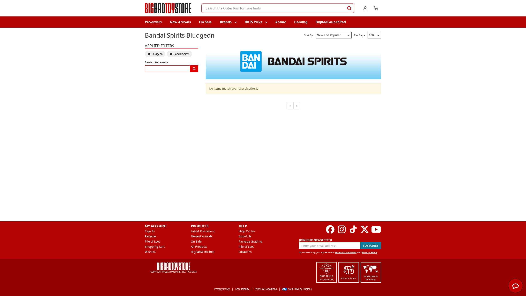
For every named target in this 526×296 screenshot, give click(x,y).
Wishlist (150, 252)
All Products (199, 247)
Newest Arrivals (201, 236)
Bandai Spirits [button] (179, 54)
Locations (245, 252)
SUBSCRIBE (370, 245)
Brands (226, 22)
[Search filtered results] (194, 68)
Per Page (359, 35)
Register (150, 236)
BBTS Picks (253, 22)
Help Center (247, 231)
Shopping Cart (155, 247)
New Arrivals (180, 22)
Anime (280, 22)
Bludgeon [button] (155, 54)
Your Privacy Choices (300, 289)
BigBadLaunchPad (331, 22)
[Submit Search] (349, 8)
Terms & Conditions (345, 252)
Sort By (308, 35)
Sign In (150, 231)
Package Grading (250, 241)
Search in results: (157, 62)
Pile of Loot (152, 241)
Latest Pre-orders (203, 231)
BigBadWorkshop (203, 252)
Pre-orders (153, 22)
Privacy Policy (369, 252)
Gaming (300, 22)
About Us (245, 236)
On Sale (205, 22)
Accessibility (242, 289)
